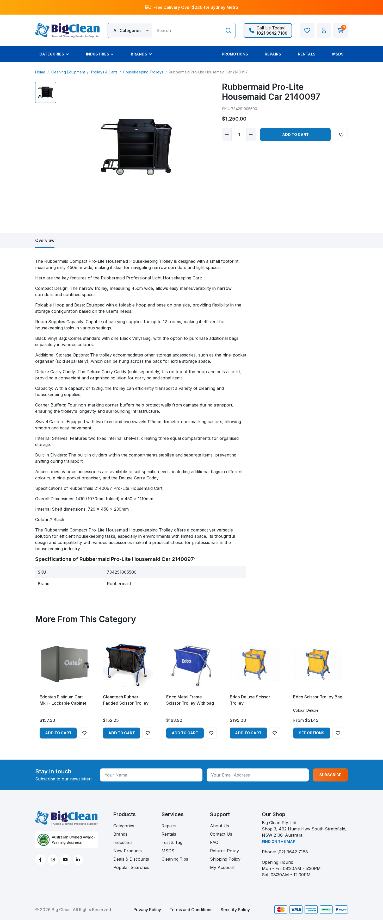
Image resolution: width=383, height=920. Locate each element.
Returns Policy (224, 850)
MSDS (168, 850)
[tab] (44, 240)
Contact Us (221, 834)
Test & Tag (172, 842)
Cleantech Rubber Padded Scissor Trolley (126, 700)
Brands (120, 834)
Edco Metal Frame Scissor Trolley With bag (190, 700)
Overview (44, 240)
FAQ (214, 842)
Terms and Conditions (190, 909)
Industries (123, 842)
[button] (324, 30)
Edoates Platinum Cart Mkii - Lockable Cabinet (63, 700)
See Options (311, 733)
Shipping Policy (225, 859)
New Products (127, 850)
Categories (123, 825)
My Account (222, 867)
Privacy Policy (147, 909)
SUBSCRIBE (330, 775)
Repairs (169, 825)
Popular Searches (131, 867)
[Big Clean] (67, 30)
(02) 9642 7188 (292, 851)
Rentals (169, 834)
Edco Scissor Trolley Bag (317, 696)
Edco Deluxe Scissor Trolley (250, 700)
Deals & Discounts (131, 859)
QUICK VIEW (64, 685)
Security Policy (235, 909)
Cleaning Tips (175, 859)
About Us (219, 825)
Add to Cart (295, 134)
